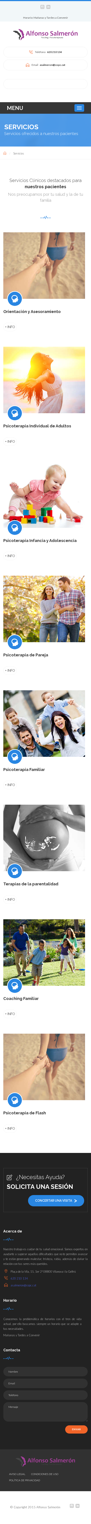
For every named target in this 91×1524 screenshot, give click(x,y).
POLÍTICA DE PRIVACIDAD (24, 1480)
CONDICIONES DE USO (44, 1474)
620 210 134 (19, 1278)
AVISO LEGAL (17, 1474)
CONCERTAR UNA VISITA (56, 1200)
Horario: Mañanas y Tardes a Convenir (45, 17)
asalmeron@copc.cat (23, 1285)
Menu (15, 108)
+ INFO (10, 327)
